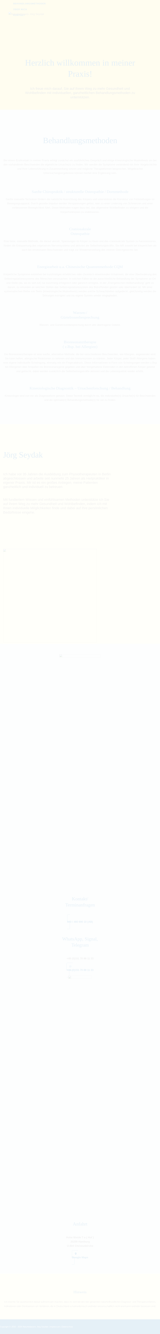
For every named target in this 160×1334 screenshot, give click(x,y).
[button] (80, 922)
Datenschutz (67, 1327)
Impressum (55, 1327)
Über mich (20, 9)
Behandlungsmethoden (29, 3)
